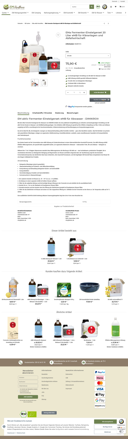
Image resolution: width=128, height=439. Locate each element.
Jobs (43, 392)
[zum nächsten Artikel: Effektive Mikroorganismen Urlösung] (108, 23)
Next (123, 291)
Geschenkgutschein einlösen (49, 381)
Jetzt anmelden (28, 397)
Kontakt (122, 1)
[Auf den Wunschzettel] (58, 35)
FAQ (43, 396)
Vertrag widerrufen (49, 413)
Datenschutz (69, 374)
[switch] (121, 431)
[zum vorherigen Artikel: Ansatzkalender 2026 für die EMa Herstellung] (104, 23)
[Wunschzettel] (115, 7)
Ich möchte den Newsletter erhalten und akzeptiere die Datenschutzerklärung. (29, 390)
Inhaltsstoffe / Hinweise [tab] (42, 113)
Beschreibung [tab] (23, 113)
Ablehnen (107, 432)
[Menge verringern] (68, 92)
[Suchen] (91, 7)
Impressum (69, 388)
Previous (5, 291)
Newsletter (45, 374)
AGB (67, 378)
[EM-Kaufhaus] (14, 7)
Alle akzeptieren (107, 421)
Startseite (114, 1)
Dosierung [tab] (59, 113)
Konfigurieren (107, 427)
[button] (111, 7)
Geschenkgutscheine (47, 378)
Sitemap (44, 399)
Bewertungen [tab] (72, 113)
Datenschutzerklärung (27, 401)
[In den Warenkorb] (19, 30)
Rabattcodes (45, 385)
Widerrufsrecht (70, 385)
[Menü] (125, 419)
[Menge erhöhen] (84, 92)
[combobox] (88, 56)
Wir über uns (45, 388)
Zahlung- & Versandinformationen (75, 381)
